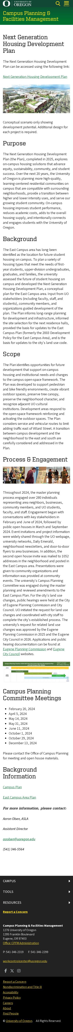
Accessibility (10, 992)
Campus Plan (12, 787)
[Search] (57, 3)
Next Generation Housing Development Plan (35, 76)
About (7, 1008)
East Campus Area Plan (19, 797)
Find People (11, 1013)
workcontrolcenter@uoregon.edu (25, 961)
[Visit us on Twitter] (12, 971)
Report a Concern (14, 982)
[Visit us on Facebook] (6, 971)
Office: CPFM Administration (21, 943)
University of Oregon (19, 1021)
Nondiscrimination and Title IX (22, 987)
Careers (8, 1003)
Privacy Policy (12, 998)
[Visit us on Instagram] (19, 971)
